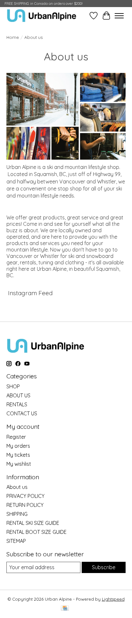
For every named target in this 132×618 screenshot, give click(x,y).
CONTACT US (21, 413)
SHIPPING (17, 514)
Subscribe (103, 567)
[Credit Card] (65, 608)
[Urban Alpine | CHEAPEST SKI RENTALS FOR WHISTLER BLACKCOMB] (41, 15)
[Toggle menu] (119, 15)
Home (12, 37)
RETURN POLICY (25, 505)
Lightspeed (113, 599)
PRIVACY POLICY (25, 496)
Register (16, 437)
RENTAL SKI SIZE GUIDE (32, 523)
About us (17, 487)
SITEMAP (16, 541)
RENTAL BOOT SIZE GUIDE (36, 532)
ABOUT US (18, 395)
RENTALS (16, 404)
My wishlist (18, 464)
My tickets (18, 455)
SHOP (13, 386)
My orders (18, 446)
